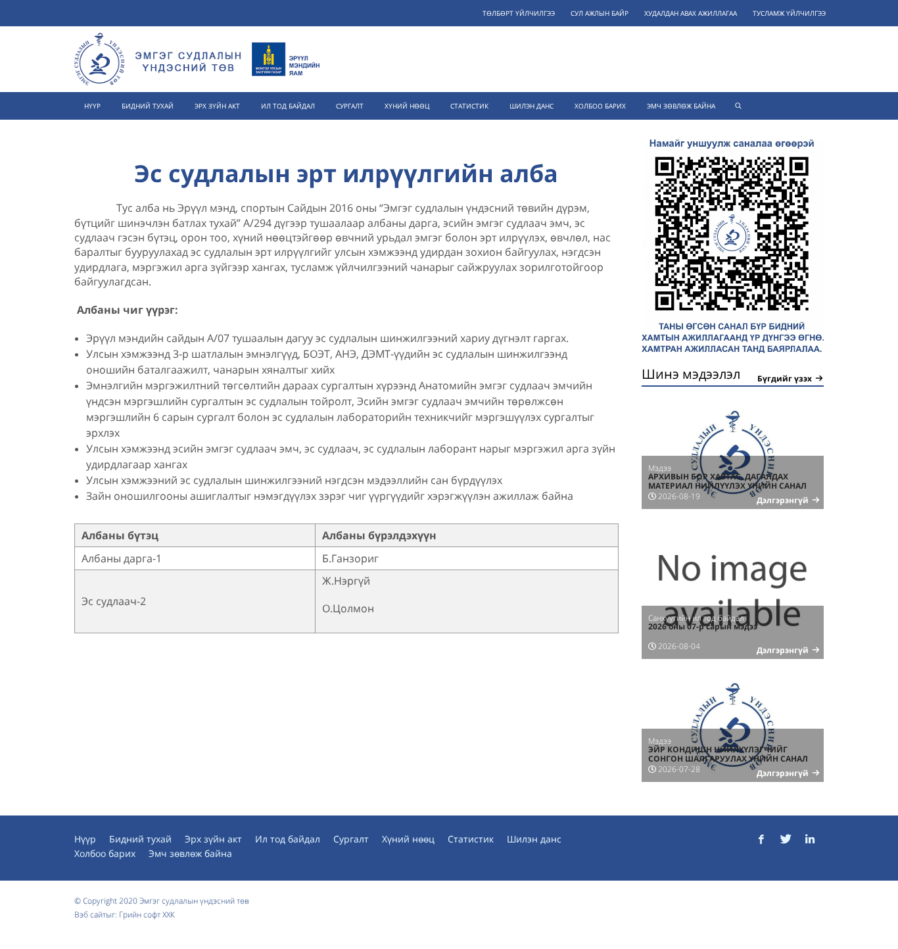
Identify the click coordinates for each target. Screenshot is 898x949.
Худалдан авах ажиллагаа (690, 13)
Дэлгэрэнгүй (783, 500)
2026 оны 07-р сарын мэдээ (702, 626)
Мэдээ (659, 468)
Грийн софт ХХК (147, 914)
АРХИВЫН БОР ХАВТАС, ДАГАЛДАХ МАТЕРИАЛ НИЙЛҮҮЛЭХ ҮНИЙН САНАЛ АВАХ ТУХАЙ (727, 486)
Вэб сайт (90, 914)
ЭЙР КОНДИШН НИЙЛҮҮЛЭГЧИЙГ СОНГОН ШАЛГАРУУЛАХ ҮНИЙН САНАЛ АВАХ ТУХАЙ (728, 759)
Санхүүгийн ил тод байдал (696, 617)
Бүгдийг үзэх (784, 378)
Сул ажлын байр (599, 13)
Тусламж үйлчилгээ (789, 13)
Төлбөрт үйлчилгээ (519, 13)
